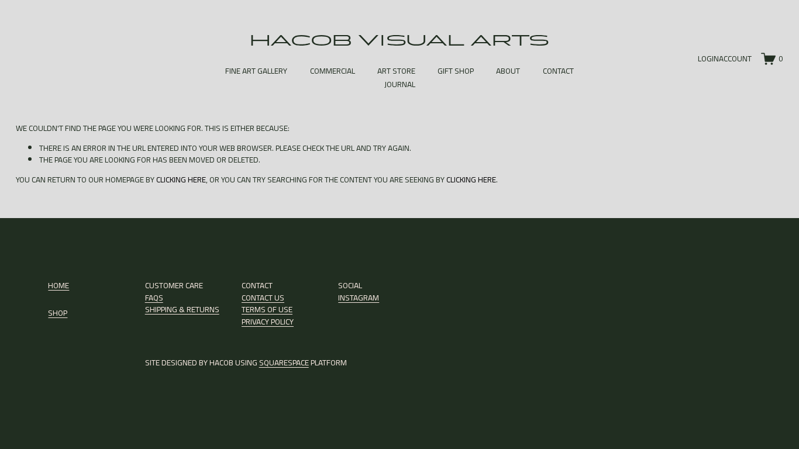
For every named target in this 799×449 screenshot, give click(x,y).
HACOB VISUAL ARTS (399, 40)
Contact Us (263, 297)
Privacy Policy (268, 321)
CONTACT (558, 71)
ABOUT (508, 71)
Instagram (358, 297)
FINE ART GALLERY (256, 71)
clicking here (181, 179)
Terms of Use (267, 309)
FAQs (154, 297)
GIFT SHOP (456, 71)
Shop (57, 313)
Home (58, 285)
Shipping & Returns (182, 309)
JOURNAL (399, 84)
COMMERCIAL (332, 71)
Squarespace (284, 362)
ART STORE (396, 71)
